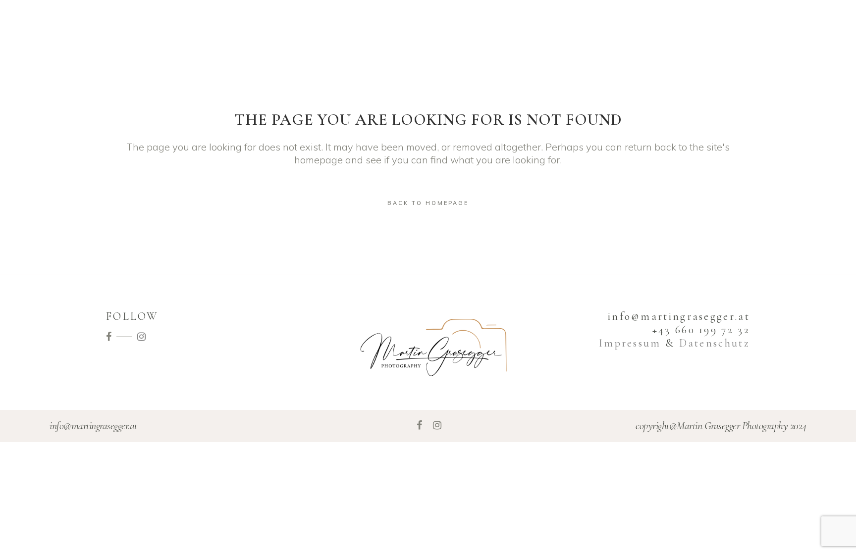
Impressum (630, 343)
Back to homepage (428, 203)
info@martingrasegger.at (93, 425)
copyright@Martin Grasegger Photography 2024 (721, 425)
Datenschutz (714, 343)
